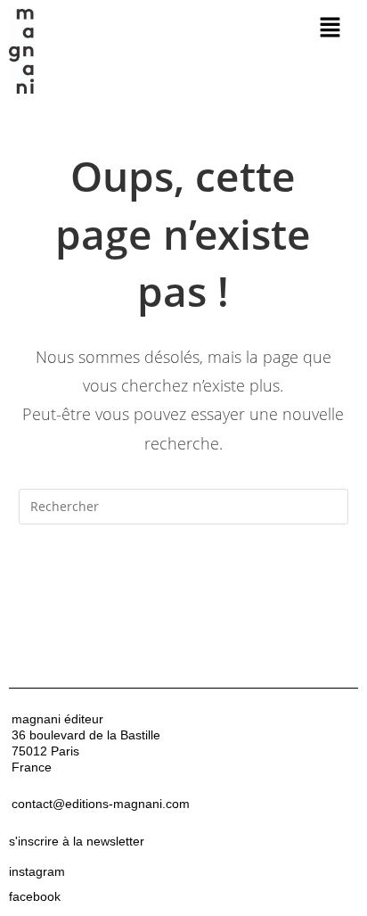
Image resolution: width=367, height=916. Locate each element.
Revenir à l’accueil (183, 578)
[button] (330, 27)
